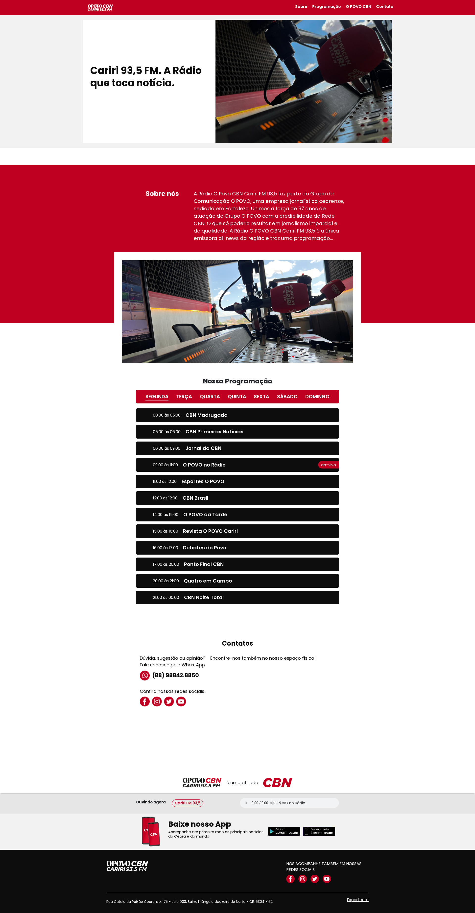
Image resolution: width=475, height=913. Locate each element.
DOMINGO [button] (317, 396)
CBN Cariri (100, 7)
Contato (384, 6)
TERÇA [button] (184, 396)
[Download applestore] (319, 831)
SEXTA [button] (261, 396)
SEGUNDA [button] (156, 396)
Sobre (301, 6)
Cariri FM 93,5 (187, 802)
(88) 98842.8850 (175, 675)
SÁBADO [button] (287, 396)
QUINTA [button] (237, 396)
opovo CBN (127, 866)
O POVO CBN (358, 6)
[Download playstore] (284, 831)
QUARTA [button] (210, 396)
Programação (326, 6)
